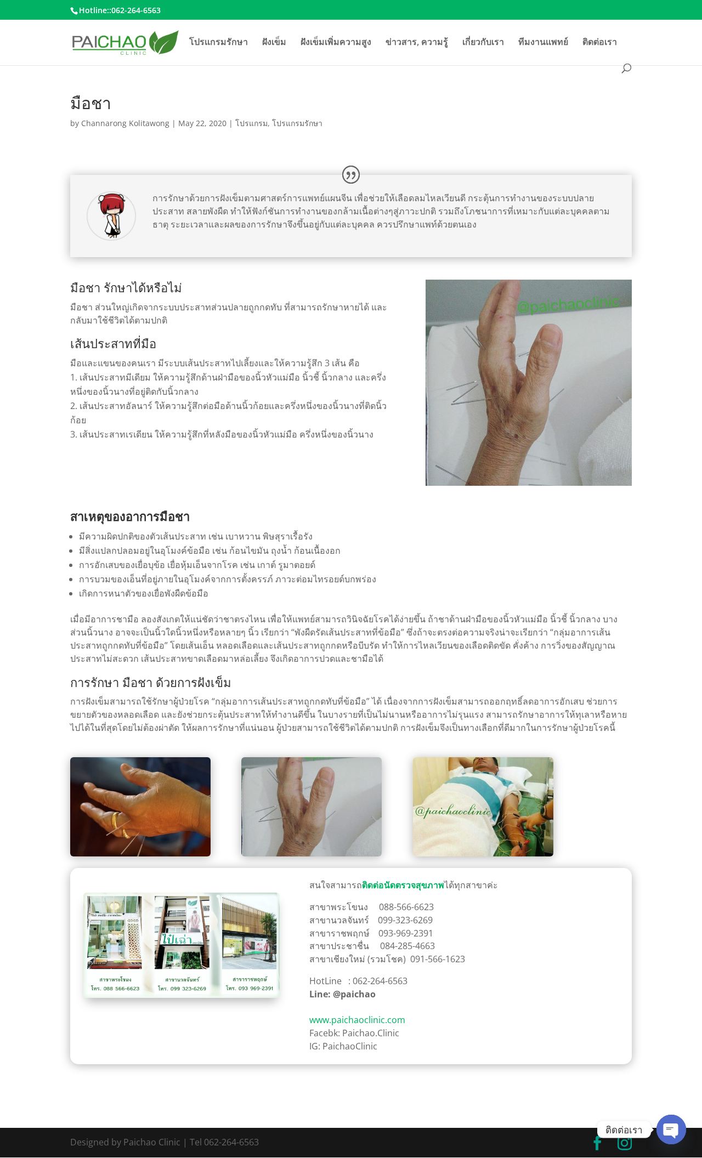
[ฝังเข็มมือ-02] (483, 856)
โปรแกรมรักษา (218, 43)
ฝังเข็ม (274, 43)
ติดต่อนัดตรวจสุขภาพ (403, 885)
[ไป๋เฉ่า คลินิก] (181, 995)
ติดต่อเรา (599, 43)
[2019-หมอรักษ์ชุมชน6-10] (140, 856)
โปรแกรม (251, 123)
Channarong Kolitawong (125, 123)
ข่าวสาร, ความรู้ (417, 43)
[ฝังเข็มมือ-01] (311, 856)
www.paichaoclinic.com (357, 1020)
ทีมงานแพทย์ (543, 43)
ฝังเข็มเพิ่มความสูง (336, 43)
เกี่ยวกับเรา (483, 43)
